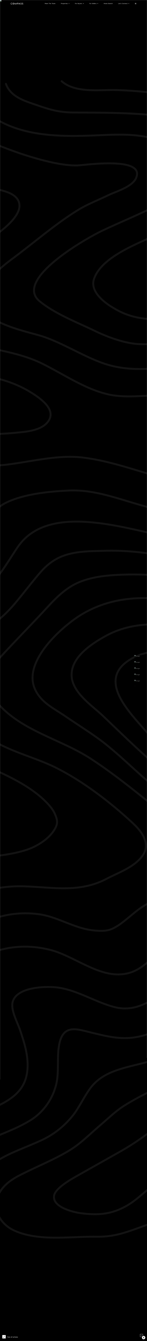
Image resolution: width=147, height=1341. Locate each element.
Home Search (108, 3)
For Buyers (78, 3)
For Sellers (93, 3)
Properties (64, 3)
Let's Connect (123, 3)
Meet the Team (50, 3)
